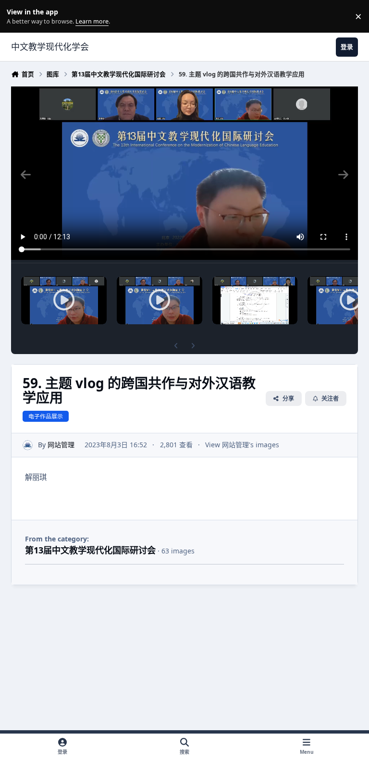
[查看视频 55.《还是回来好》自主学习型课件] (64, 300)
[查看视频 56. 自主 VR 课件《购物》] (159, 300)
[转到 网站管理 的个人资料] (28, 445)
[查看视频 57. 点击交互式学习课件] (255, 300)
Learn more (18, 16)
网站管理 (61, 444)
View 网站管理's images (242, 444)
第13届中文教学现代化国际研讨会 (90, 550)
